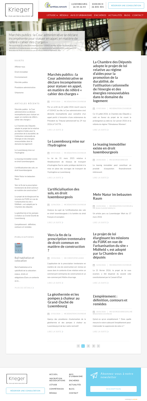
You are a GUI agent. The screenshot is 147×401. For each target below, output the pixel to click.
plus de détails (23, 288)
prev (78, 346)
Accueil (53, 374)
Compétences (56, 389)
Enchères (100, 15)
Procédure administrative (25, 87)
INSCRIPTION (113, 389)
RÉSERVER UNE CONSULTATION (126, 5)
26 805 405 (98, 7)
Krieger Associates (20, 378)
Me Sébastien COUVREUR (75, 101)
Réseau (64, 15)
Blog (127, 15)
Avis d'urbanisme (81, 15)
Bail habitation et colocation (24, 259)
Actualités (115, 15)
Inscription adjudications (57, 379)
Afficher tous (20, 67)
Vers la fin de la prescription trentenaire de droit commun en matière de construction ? (26, 187)
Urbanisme (19, 93)
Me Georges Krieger (118, 160)
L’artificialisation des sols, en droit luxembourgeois (63, 193)
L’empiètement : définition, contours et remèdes (110, 300)
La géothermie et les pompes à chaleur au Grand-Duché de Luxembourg (27, 215)
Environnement (21, 77)
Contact (137, 15)
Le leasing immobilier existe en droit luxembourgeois (109, 148)
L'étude (51, 15)
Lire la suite (54, 130)
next (98, 346)
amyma (135, 399)
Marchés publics (21, 82)
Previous (12, 250)
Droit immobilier (21, 72)
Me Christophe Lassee (74, 258)
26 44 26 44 (79, 7)
